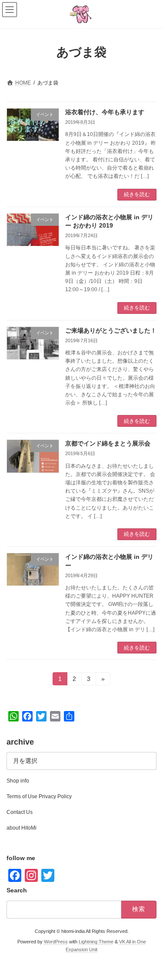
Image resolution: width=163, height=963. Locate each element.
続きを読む (137, 194)
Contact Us (20, 812)
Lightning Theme (96, 941)
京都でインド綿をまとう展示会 (107, 443)
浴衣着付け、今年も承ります (104, 112)
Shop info (18, 781)
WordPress (56, 941)
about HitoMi (22, 828)
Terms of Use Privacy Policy (39, 796)
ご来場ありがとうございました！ (110, 330)
